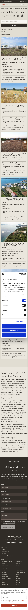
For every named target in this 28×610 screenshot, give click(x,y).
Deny (14, 335)
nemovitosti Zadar (13, 451)
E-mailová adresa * (6, 498)
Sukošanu (3, 444)
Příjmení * (3, 491)
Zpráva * (3, 512)
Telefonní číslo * (6, 505)
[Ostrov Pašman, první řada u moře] (14, 154)
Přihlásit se (14, 605)
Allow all (14, 326)
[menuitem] (6, 1)
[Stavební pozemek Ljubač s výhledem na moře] (14, 60)
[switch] (24, 305)
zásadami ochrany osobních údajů (14, 522)
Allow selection (14, 330)
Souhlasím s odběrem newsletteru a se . (13, 601)
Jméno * (3, 484)
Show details (19, 321)
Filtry (15, 25)
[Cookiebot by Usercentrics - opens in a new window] (19, 274)
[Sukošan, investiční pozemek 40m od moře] (14, 199)
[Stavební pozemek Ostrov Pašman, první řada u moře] (14, 107)
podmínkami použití (14, 522)
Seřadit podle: (4, 32)
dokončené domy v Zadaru (17, 442)
